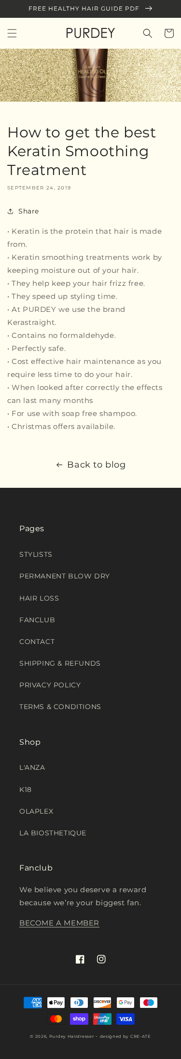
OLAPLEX (36, 811)
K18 (25, 789)
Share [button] (28, 211)
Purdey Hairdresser (71, 1036)
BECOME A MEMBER (59, 922)
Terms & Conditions (60, 706)
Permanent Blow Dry (64, 576)
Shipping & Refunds (60, 663)
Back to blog (96, 464)
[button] (12, 33)
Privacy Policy (50, 685)
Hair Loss (39, 598)
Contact (37, 641)
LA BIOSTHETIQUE (52, 833)
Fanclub (37, 620)
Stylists (36, 554)
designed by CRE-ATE (125, 1036)
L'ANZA (32, 767)
